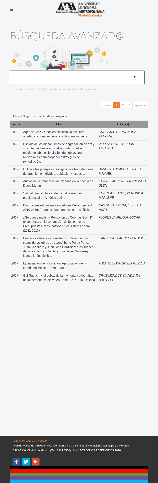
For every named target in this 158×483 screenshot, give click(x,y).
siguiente (140, 105)
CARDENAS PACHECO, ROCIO (121, 238)
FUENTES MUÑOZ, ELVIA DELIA (122, 263)
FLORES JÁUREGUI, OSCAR (119, 217)
